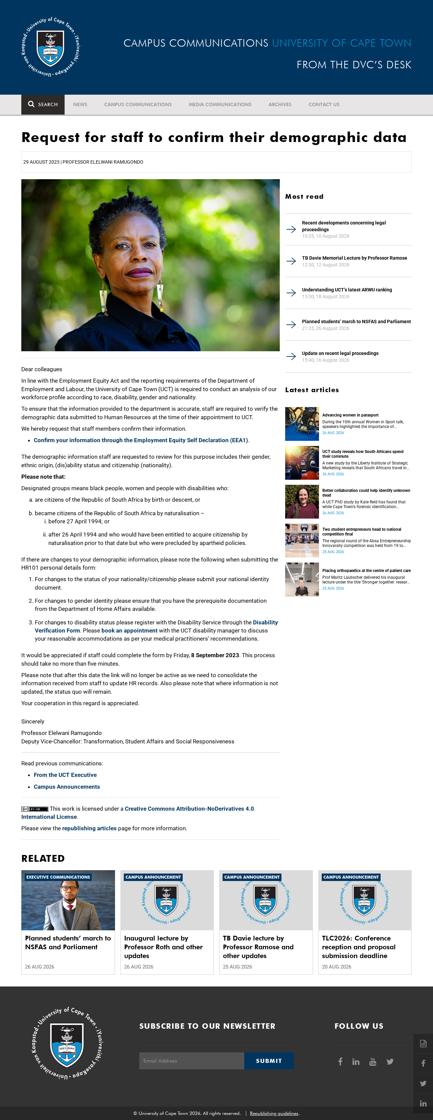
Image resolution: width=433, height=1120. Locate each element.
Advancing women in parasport (350, 415)
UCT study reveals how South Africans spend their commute (363, 454)
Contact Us (324, 104)
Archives (280, 104)
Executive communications (58, 877)
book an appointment (129, 630)
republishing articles (89, 828)
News (80, 104)
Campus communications (138, 104)
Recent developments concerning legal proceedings (344, 226)
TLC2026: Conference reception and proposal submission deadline (359, 947)
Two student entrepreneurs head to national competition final (361, 532)
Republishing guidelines (274, 1113)
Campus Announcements (67, 786)
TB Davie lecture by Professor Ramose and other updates (258, 947)
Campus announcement (153, 877)
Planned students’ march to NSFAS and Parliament (356, 321)
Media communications (220, 104)
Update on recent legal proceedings (340, 353)
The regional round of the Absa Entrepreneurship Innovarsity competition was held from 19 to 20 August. (366, 543)
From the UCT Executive (65, 774)
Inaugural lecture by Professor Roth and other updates (163, 947)
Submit (269, 1060)
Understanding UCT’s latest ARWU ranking (347, 289)
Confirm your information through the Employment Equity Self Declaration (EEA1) (141, 440)
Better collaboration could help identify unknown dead (366, 493)
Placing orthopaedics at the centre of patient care (366, 570)
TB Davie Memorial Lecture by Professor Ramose (354, 258)
